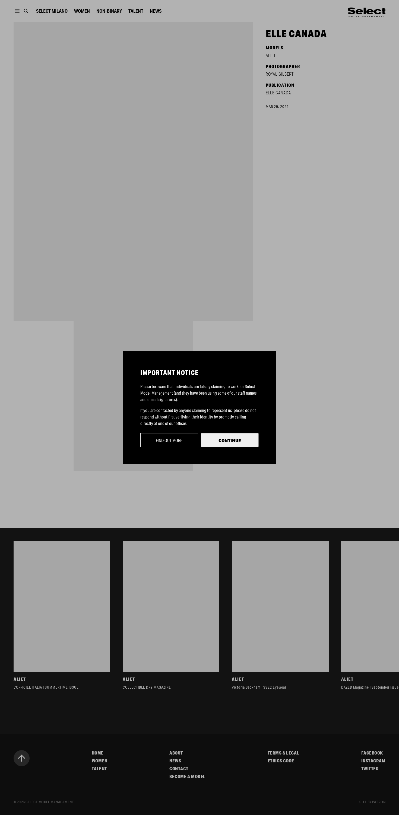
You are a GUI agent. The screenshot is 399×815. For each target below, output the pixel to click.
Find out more (169, 440)
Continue (229, 440)
